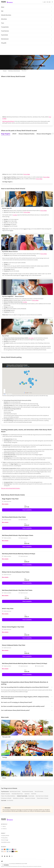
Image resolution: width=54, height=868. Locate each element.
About (2, 7)
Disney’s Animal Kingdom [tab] (44, 134)
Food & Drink (4, 35)
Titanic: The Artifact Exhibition (8, 796)
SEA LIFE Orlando (39, 791)
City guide (3, 43)
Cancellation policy (5, 842)
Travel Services (5, 31)
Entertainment (5, 39)
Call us (4, 826)
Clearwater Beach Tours (17, 793)
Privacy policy (4, 837)
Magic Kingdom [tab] (5, 133)
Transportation (5, 27)
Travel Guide (31, 796)
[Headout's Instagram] (4, 856)
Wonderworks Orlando (27, 791)
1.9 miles (25, 302)
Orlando (4, 70)
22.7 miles (31, 338)
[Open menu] (52, 1)
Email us (4, 828)
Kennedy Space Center (15, 791)
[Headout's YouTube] (7, 856)
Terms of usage (4, 840)
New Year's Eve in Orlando (42, 796)
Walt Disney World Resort (8, 121)
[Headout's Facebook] (9, 856)
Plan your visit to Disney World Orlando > (10, 488)
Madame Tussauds (5, 793)
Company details (5, 835)
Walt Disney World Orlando (14, 70)
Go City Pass (10, 800)
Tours (2, 23)
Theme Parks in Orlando (42, 798)
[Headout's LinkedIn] (2, 856)
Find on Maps (26, 174)
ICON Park (33, 793)
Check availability (27, 510)
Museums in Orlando (30, 798)
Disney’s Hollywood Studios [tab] (26, 134)
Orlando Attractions (6, 15)
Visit (2, 11)
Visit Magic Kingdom (7, 181)
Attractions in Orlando (18, 798)
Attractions (4, 19)
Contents (6, 865)
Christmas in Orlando (6, 798)
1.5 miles (15, 215)
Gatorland (27, 793)
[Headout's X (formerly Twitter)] (12, 856)
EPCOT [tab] (14, 134)
